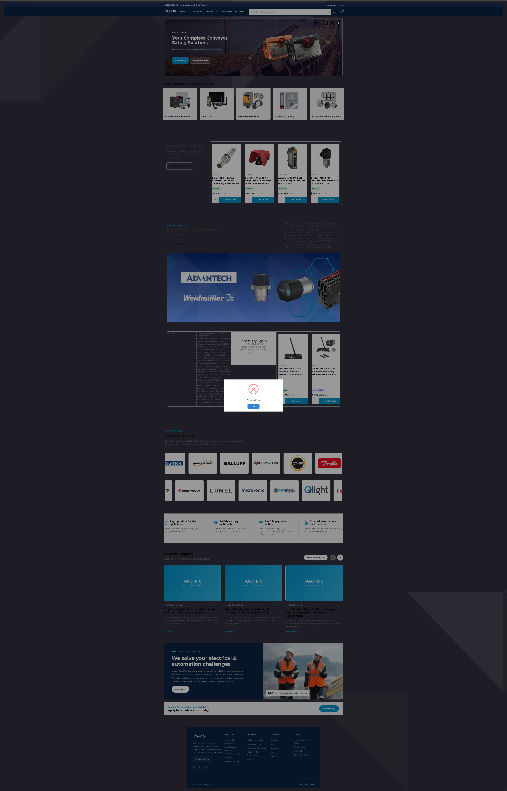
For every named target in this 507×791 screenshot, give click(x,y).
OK (253, 406)
